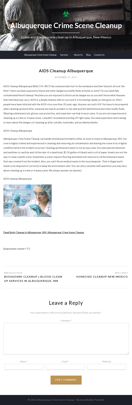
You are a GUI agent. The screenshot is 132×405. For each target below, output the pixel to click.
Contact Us (99, 55)
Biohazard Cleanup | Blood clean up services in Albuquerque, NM (33, 278)
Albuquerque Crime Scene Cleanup (40, 55)
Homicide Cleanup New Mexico (102, 276)
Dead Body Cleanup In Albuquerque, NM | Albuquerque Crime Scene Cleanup (43, 232)
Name (24, 361)
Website (106, 361)
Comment (66, 320)
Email (65, 361)
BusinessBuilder (85, 400)
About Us (78, 55)
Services (64, 55)
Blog (88, 55)
